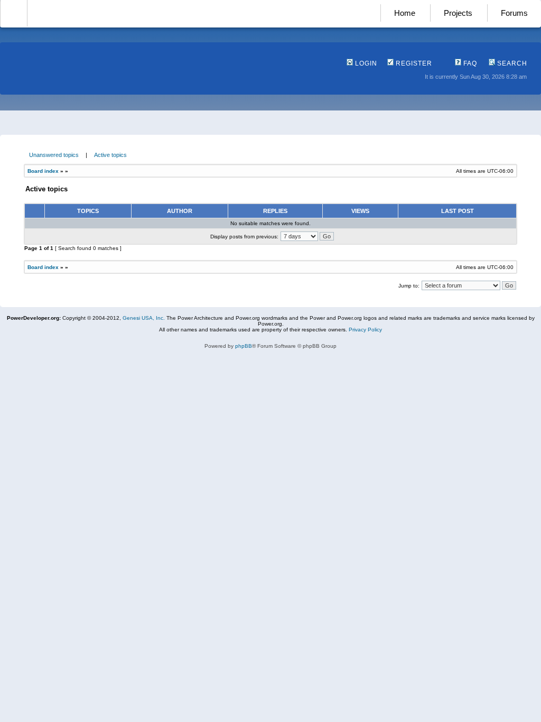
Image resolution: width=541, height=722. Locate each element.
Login (365, 63)
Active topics (110, 155)
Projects (458, 12)
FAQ (469, 63)
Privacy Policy (365, 329)
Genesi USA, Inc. (144, 318)
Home (404, 12)
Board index (43, 171)
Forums (514, 12)
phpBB (243, 346)
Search (511, 63)
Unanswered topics (54, 155)
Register (413, 63)
